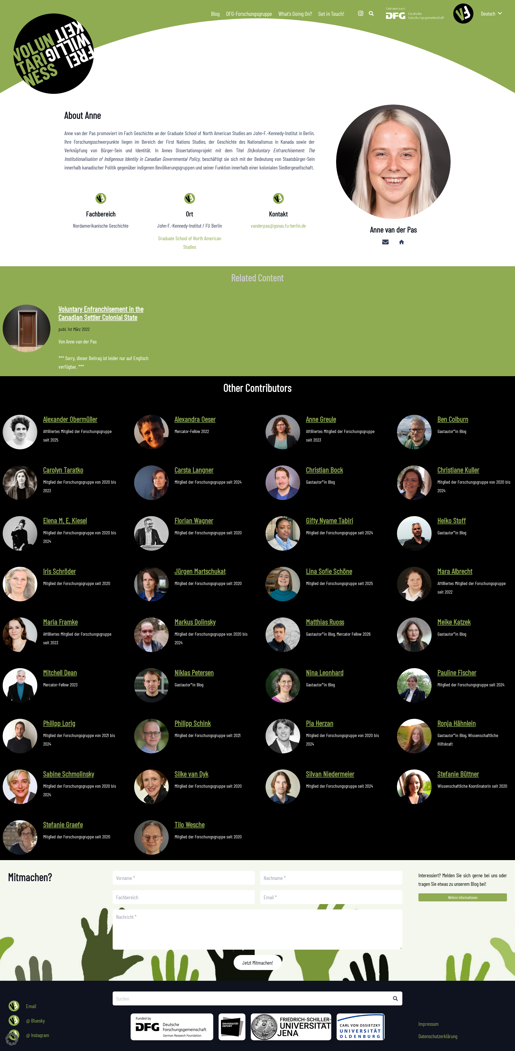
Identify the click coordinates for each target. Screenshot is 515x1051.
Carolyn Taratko (63, 469)
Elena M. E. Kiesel (65, 520)
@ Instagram (37, 1035)
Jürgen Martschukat (200, 570)
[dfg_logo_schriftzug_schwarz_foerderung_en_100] (172, 1026)
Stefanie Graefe (63, 824)
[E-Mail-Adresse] (385, 242)
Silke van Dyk (191, 773)
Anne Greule (321, 418)
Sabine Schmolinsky (68, 773)
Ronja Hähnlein (456, 722)
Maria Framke (60, 621)
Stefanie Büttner (458, 773)
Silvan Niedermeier (330, 773)
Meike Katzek (454, 621)
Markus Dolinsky (195, 621)
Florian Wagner (194, 520)
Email (31, 1006)
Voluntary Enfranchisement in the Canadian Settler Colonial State (101, 312)
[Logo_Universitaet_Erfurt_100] (232, 1026)
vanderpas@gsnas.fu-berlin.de (278, 225)
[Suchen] (395, 998)
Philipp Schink (193, 722)
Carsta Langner (194, 469)
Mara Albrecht (454, 570)
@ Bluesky (35, 1020)
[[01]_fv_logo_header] (264, 53)
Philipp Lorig (59, 722)
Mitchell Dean (60, 672)
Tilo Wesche (190, 824)
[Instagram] (360, 13)
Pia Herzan (319, 722)
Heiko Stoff (451, 520)
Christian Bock (324, 469)
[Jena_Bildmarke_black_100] (291, 1026)
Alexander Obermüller (70, 418)
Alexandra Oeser (195, 418)
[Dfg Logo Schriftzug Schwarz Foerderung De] (415, 13)
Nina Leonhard (325, 672)
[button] (348, 13)
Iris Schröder (59, 570)
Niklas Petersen (194, 672)
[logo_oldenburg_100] (361, 1026)
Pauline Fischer (456, 672)
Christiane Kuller (458, 469)
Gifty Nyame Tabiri (329, 520)
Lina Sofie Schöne (329, 570)
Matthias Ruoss (325, 621)
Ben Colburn (452, 418)
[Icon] (463, 13)
